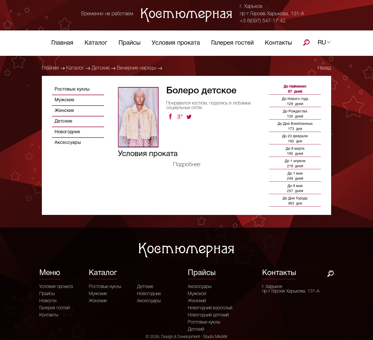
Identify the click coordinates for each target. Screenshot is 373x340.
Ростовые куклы (72, 89)
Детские (101, 68)
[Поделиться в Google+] (180, 117)
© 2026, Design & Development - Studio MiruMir (186, 337)
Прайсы (129, 43)
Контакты (278, 43)
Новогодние (67, 132)
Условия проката (176, 43)
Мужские (64, 100)
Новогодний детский (208, 315)
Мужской (197, 294)
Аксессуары (68, 143)
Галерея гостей (232, 43)
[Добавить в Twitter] (189, 117)
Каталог (95, 43)
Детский (196, 329)
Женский (197, 301)
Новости (47, 301)
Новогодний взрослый (210, 308)
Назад (324, 68)
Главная (62, 43)
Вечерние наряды (136, 68)
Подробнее (186, 164)
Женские (64, 111)
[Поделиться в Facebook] (170, 117)
